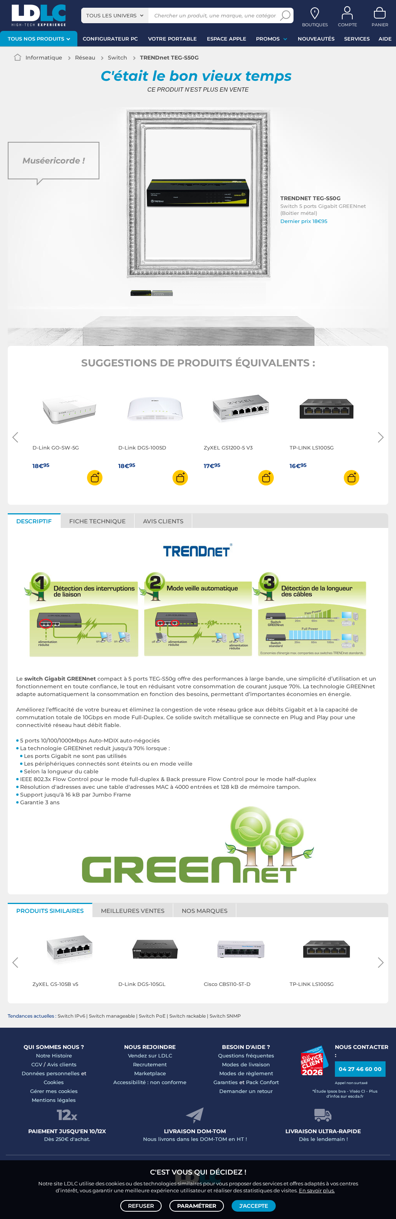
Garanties (225, 1082)
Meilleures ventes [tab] (132, 910)
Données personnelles (51, 1073)
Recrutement (150, 1064)
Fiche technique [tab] (97, 521)
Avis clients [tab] (163, 521)
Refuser (141, 1205)
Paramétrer (196, 1205)
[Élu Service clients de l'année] (314, 1073)
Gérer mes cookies (54, 1091)
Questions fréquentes (246, 1055)
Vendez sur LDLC (150, 1055)
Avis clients (62, 1064)
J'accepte (253, 1205)
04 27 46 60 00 (360, 1069)
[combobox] (114, 15)
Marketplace (150, 1073)
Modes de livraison (246, 1064)
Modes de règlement (246, 1073)
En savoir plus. (317, 1190)
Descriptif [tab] (34, 521)
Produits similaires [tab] (50, 910)
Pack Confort (262, 1082)
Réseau (85, 57)
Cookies (54, 1082)
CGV (36, 1064)
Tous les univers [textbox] (111, 15)
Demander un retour (246, 1091)
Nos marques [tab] (204, 910)
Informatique (44, 57)
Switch (117, 57)
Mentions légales (54, 1100)
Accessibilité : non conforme (149, 1082)
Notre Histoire (54, 1055)
